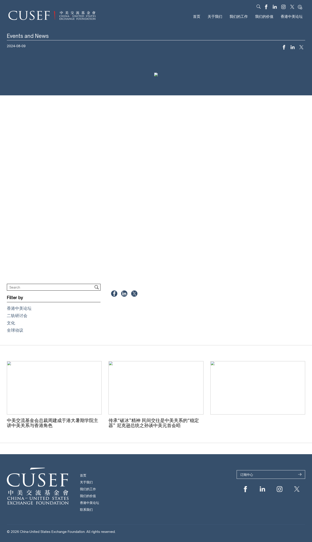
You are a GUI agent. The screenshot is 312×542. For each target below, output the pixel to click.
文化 (11, 322)
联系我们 (86, 509)
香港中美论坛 (292, 16)
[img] (258, 6)
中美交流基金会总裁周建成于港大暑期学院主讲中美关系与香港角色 (52, 422)
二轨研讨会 (17, 315)
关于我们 (215, 16)
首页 (196, 16)
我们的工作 (239, 16)
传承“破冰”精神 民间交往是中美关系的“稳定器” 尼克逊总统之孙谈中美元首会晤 (153, 422)
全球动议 (15, 330)
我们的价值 (264, 16)
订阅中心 (246, 475)
